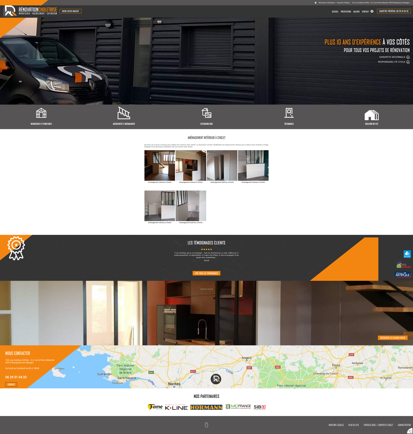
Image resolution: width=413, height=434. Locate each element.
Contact (365, 11)
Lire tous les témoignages (206, 273)
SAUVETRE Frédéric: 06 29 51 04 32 (393, 11)
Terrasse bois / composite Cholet (378, 425)
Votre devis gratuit (70, 11)
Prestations (346, 11)
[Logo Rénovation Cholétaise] (30, 11)
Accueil (335, 11)
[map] (212, 366)
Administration (404, 425)
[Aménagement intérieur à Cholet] (159, 165)
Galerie (356, 11)
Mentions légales (336, 425)
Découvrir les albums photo (392, 337)
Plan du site (353, 425)
